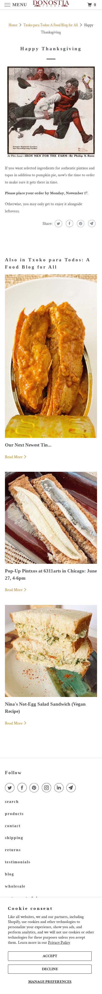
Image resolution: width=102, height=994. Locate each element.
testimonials (17, 862)
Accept (50, 956)
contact (13, 826)
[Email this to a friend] (91, 223)
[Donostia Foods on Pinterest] (35, 788)
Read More (14, 457)
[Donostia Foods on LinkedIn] (60, 788)
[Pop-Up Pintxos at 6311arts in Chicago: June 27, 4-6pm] (51, 518)
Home (13, 25)
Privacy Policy (59, 942)
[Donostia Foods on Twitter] (10, 788)
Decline (50, 969)
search (12, 801)
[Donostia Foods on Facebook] (23, 788)
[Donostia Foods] (51, 5)
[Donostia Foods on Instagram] (47, 788)
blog (9, 874)
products (14, 814)
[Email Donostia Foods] (72, 788)
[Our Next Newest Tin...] (51, 356)
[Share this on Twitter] (57, 223)
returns (13, 850)
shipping (14, 838)
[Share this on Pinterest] (80, 223)
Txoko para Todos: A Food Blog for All (51, 25)
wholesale (15, 886)
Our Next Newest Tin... (28, 444)
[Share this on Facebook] (69, 223)
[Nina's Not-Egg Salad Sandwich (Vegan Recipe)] (51, 651)
